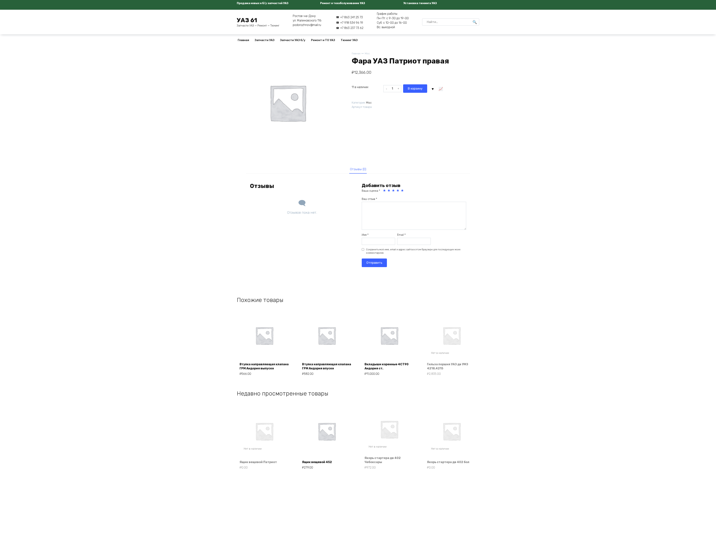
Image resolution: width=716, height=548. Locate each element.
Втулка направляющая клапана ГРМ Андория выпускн (264, 366)
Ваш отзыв (369, 199)
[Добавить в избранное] (432, 88)
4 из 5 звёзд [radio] (398, 190)
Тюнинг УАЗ (349, 40)
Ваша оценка (371, 190)
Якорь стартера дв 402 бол (448, 462)
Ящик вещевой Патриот (258, 462)
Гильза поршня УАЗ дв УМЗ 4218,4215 (447, 366)
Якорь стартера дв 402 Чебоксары (383, 460)
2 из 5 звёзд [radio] (389, 190)
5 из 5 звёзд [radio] (402, 190)
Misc (367, 53)
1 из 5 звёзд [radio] (385, 190)
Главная (243, 40)
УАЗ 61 (247, 20)
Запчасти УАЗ (264, 40)
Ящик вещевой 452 (317, 462)
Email (401, 234)
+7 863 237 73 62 (351, 28)
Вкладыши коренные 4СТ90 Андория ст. (387, 366)
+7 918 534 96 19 (351, 22)
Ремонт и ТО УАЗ (323, 40)
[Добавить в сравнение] (440, 88)
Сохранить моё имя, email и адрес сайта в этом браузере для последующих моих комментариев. (413, 251)
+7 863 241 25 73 (351, 17)
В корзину (415, 88)
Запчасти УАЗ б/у (292, 40)
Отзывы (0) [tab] (358, 169)
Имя (365, 234)
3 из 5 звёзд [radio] (393, 190)
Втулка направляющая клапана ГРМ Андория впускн (326, 366)
